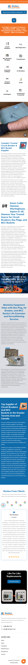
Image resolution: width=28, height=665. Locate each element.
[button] (14, 20)
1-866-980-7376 (7, 626)
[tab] (3, 505)
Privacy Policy (14, 662)
